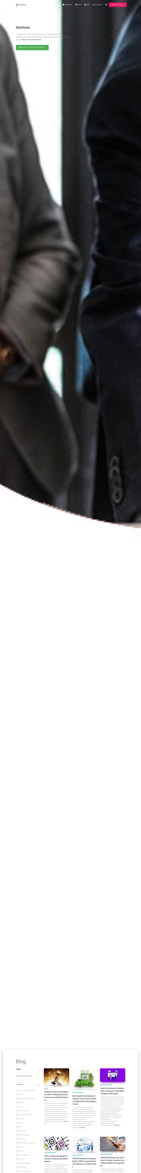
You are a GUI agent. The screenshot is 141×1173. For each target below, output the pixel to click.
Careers (21, 1151)
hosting (21, 1118)
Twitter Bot (22, 1139)
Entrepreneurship (24, 1110)
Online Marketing (24, 1155)
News (20, 1106)
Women (21, 1094)
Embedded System (25, 1171)
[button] (28, 1084)
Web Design (22, 1167)
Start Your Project (118, 4)
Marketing (22, 1131)
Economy (22, 1102)
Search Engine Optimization (27, 1098)
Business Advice (24, 1135)
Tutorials (21, 1159)
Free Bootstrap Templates (27, 1090)
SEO (20, 1127)
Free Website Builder (25, 1114)
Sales (20, 1123)
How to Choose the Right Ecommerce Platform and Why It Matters (56, 1159)
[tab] (28, 1083)
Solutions (67, 5)
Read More (82, 1127)
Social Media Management (27, 1143)
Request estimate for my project (33, 47)
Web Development (24, 1163)
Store (78, 5)
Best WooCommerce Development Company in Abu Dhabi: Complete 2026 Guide (112, 1091)
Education (22, 1147)
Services (55, 5)
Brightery (22, 5)
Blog (87, 5)
